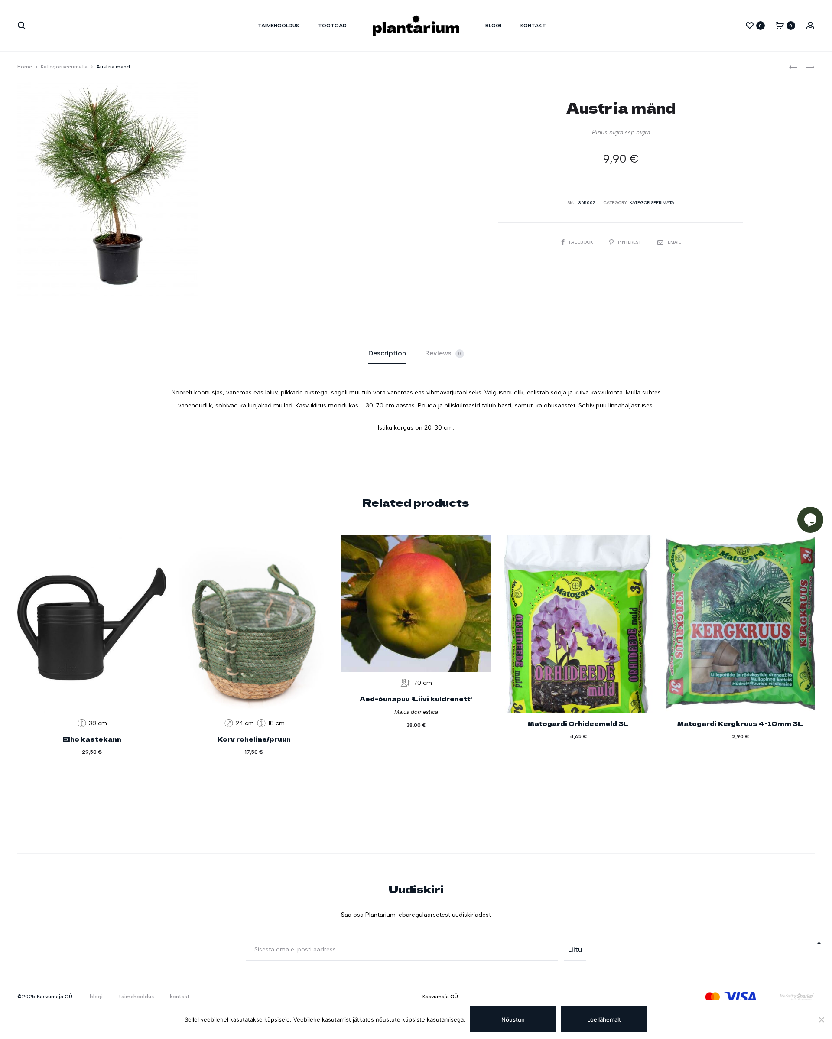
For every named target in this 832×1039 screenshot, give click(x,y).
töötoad (332, 26)
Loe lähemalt (604, 1019)
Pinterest (630, 242)
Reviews (443, 353)
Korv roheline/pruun (254, 739)
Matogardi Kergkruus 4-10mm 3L (740, 723)
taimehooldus (278, 26)
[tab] (387, 353)
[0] (749, 25)
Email (674, 242)
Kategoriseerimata (64, 67)
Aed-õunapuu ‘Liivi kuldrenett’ (416, 698)
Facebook (581, 242)
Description (387, 353)
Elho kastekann (91, 739)
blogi (493, 26)
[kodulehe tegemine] (797, 996)
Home (24, 67)
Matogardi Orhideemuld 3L (578, 723)
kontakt (533, 26)
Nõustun (513, 1019)
